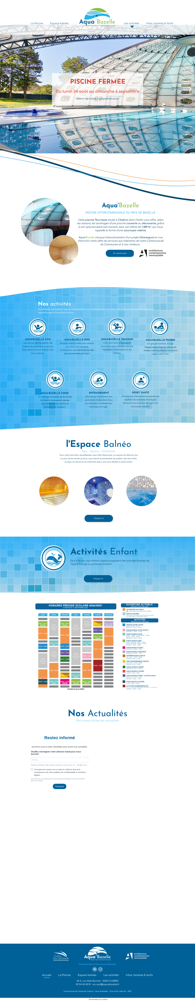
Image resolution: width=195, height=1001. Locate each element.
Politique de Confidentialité (105, 964)
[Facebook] (95, 969)
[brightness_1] (141, 513)
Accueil (46, 975)
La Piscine (64, 975)
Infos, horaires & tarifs (139, 975)
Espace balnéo (87, 975)
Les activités (111, 975)
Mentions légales (85, 964)
